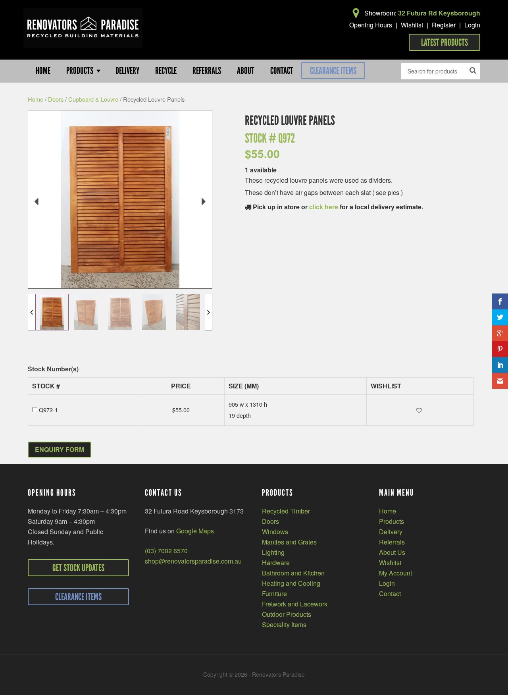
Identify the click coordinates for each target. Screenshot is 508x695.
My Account (395, 572)
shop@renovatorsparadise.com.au (193, 561)
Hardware (276, 562)
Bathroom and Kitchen (293, 572)
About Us (392, 552)
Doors (56, 99)
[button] (420, 410)
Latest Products (444, 42)
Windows (275, 531)
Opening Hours (370, 24)
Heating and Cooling (291, 583)
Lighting (273, 552)
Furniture (274, 593)
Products (391, 521)
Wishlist (412, 24)
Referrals (392, 541)
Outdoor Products (286, 614)
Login (472, 24)
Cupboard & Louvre (93, 99)
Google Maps (195, 530)
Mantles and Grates (289, 541)
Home (35, 99)
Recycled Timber (286, 510)
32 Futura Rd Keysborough (439, 12)
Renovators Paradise (82, 28)
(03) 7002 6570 (166, 550)
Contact (390, 593)
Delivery (390, 531)
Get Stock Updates (78, 567)
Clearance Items (333, 70)
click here (323, 206)
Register (444, 24)
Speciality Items (284, 624)
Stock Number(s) (53, 369)
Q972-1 (48, 409)
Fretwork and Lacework (294, 603)
